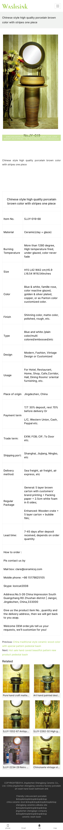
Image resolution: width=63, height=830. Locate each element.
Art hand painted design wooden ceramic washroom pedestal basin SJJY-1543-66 (46, 695)
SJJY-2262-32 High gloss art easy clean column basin (46, 731)
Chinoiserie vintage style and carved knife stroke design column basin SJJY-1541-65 (46, 767)
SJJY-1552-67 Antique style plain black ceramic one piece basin (16, 731)
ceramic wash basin (31, 816)
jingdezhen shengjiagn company (31, 811)
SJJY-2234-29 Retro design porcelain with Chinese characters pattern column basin (16, 767)
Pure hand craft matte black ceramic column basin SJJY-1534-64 (16, 695)
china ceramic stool (16, 802)
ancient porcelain (38, 796)
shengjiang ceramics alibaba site (31, 805)
